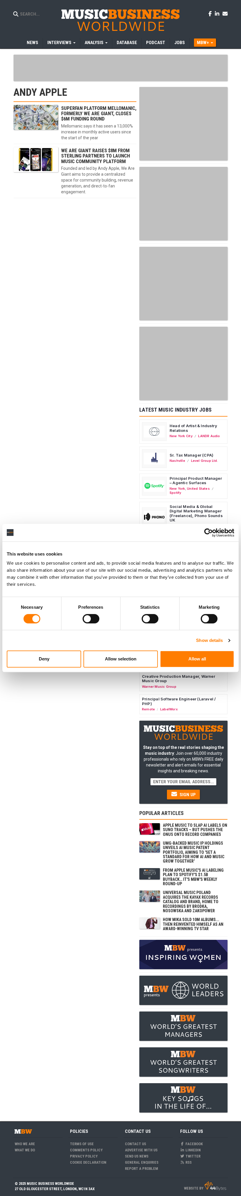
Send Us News (136, 1156)
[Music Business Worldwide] (120, 19)
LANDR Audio (209, 436)
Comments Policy (86, 1150)
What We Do (25, 1150)
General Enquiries (141, 1162)
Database (127, 42)
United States (198, 489)
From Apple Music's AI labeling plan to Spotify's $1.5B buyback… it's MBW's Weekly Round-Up (193, 877)
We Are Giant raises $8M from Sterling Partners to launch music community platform (95, 155)
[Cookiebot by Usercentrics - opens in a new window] (208, 532)
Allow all (197, 658)
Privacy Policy (84, 1156)
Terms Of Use (82, 1144)
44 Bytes (215, 1186)
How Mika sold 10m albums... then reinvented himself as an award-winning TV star (193, 924)
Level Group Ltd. (204, 461)
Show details (209, 640)
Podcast (155, 42)
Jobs (179, 42)
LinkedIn (193, 1150)
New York (177, 489)
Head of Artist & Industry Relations (193, 428)
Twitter (192, 1156)
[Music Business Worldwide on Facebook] (211, 13)
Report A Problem (141, 1168)
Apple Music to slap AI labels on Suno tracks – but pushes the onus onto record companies (195, 830)
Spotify (175, 493)
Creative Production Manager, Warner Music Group (178, 678)
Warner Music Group (159, 687)
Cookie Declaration (88, 1162)
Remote (148, 709)
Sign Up (187, 794)
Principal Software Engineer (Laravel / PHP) (179, 701)
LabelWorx (169, 709)
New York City (181, 436)
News (32, 42)
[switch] (91, 618)
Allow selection (120, 658)
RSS (188, 1162)
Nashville (177, 461)
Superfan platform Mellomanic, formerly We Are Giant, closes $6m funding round (98, 113)
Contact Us (135, 1144)
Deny (44, 658)
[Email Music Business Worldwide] (225, 13)
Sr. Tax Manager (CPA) (191, 455)
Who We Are (25, 1144)
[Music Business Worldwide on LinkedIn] (218, 13)
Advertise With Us (141, 1150)
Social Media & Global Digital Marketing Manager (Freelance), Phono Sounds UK (196, 513)
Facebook (194, 1144)
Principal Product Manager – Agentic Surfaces (196, 480)
